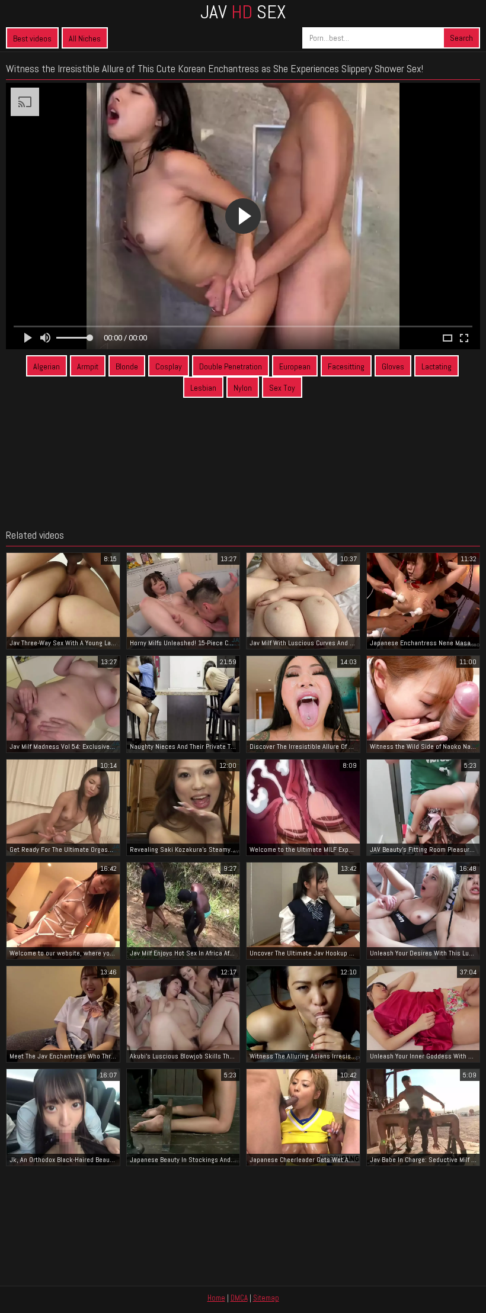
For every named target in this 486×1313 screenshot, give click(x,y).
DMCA (239, 1298)
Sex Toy (282, 387)
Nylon (243, 387)
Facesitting (346, 366)
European (295, 366)
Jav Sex (243, 12)
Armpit (87, 366)
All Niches (85, 38)
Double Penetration (230, 366)
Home (216, 1298)
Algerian (46, 366)
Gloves (393, 366)
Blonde (127, 366)
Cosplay (168, 366)
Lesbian (203, 387)
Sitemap (266, 1298)
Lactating (436, 366)
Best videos (32, 38)
